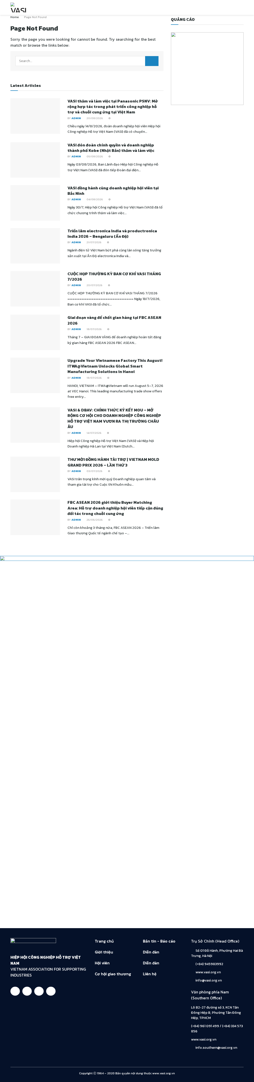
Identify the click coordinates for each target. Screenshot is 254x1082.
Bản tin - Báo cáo (159, 941)
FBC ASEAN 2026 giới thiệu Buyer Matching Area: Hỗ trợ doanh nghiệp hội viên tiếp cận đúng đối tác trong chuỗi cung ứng (115, 507)
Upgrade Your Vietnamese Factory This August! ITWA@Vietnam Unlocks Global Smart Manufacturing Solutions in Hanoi (114, 365)
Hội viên (102, 963)
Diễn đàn (151, 952)
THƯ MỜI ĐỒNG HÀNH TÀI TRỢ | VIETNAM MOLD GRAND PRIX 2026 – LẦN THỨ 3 (113, 462)
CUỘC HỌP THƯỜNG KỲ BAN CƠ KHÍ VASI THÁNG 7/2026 (114, 276)
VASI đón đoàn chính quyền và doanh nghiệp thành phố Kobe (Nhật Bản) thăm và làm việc (110, 147)
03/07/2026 (94, 471)
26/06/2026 (94, 520)
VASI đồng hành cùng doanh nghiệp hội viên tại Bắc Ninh (113, 190)
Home (14, 17)
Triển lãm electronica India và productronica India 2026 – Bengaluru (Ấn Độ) (112, 233)
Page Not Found (35, 17)
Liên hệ (150, 974)
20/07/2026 (94, 285)
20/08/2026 (94, 118)
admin (76, 118)
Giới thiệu (104, 952)
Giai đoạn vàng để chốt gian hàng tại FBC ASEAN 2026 (114, 320)
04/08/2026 (94, 199)
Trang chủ (104, 941)
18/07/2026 (94, 329)
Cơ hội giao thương (113, 974)
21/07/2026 (93, 242)
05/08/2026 (94, 156)
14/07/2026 (93, 433)
